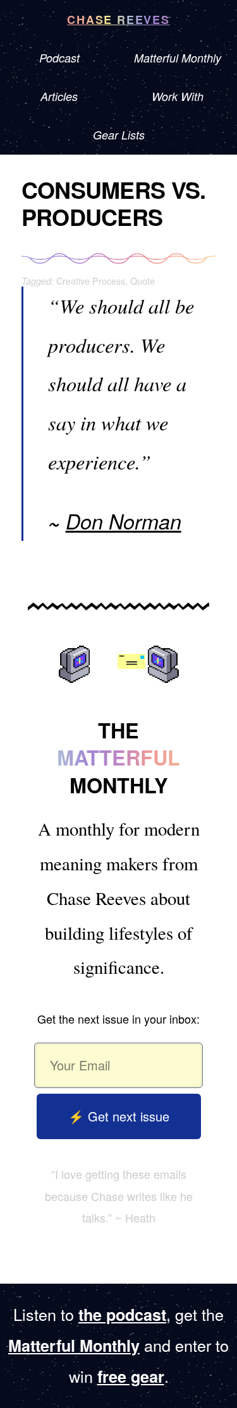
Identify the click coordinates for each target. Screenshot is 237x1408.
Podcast (59, 58)
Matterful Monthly (74, 1345)
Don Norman (123, 521)
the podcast (122, 1314)
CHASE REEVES (118, 19)
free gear (130, 1376)
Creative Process (90, 280)
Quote (142, 280)
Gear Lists (119, 135)
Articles (59, 96)
